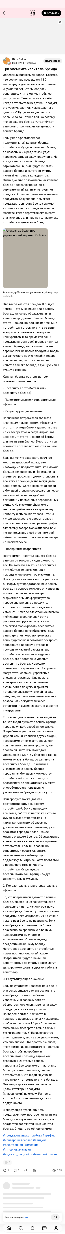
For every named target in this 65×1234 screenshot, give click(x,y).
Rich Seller (19, 59)
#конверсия (11, 1140)
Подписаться (52, 60)
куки (25, 1217)
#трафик (49, 1135)
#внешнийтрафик (45, 1154)
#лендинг (39, 1140)
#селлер (26, 1140)
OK (55, 1217)
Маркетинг (18, 62)
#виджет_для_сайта (17, 1154)
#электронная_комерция (20, 1145)
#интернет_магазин (17, 1149)
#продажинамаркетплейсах (22, 1135)
